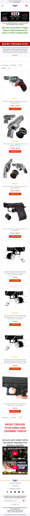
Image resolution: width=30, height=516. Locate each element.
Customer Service (15, 483)
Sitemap (24, 514)
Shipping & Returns (15, 488)
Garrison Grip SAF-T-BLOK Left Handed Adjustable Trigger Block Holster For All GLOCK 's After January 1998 (15, 273)
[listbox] (11, 68)
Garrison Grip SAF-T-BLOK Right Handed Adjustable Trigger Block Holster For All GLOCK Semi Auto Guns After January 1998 (15, 361)
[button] (15, 17)
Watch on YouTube (15, 445)
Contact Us (15, 486)
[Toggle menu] (4, 6)
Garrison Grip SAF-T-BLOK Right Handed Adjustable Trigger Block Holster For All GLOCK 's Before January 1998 (15, 317)
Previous (13, 65)
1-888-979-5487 (16, 2)
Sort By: (4, 68)
